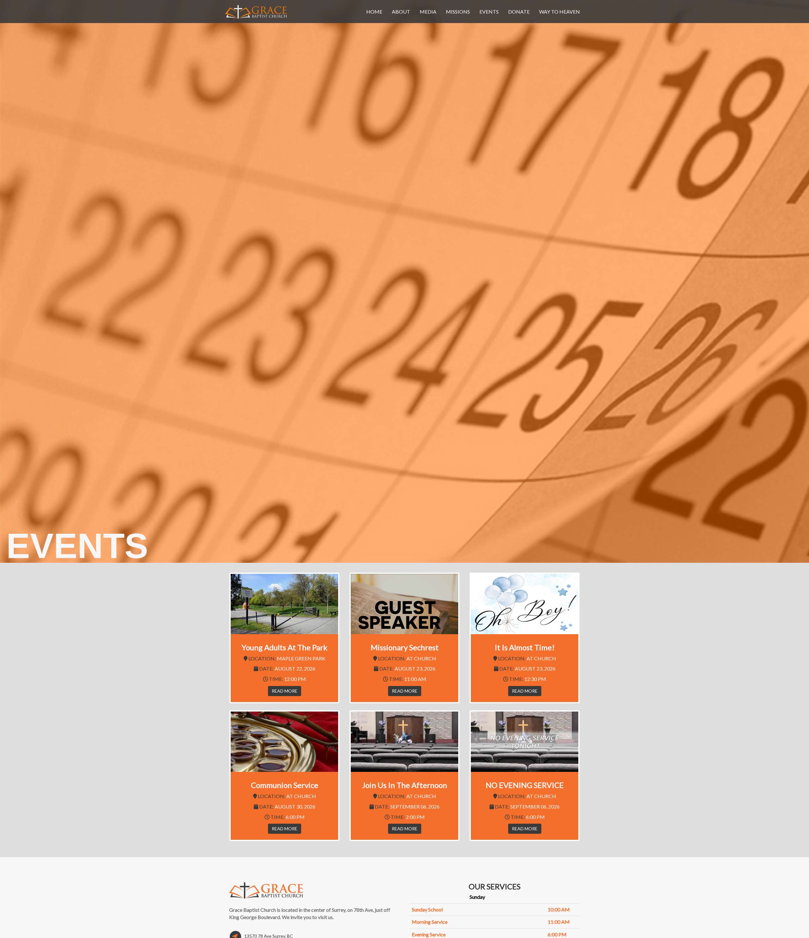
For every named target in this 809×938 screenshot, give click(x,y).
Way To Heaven (559, 12)
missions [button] (458, 12)
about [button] (401, 12)
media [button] (428, 12)
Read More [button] (284, 691)
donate (519, 12)
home (374, 12)
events (489, 12)
